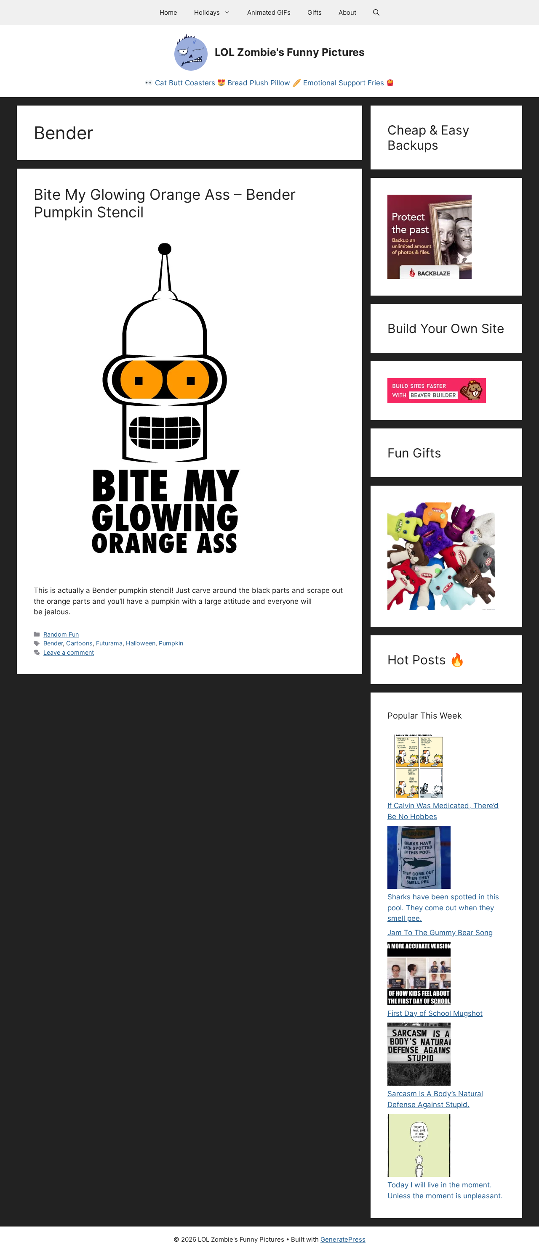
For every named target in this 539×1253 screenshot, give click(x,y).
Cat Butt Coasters (185, 83)
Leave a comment (68, 652)
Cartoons (79, 643)
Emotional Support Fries (343, 83)
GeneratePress (343, 1239)
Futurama (109, 643)
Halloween (140, 643)
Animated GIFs (269, 12)
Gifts (314, 12)
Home (168, 12)
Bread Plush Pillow (258, 83)
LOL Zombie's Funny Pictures (290, 52)
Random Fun (61, 634)
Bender (53, 643)
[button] (376, 12)
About (347, 12)
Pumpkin (171, 643)
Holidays (207, 12)
